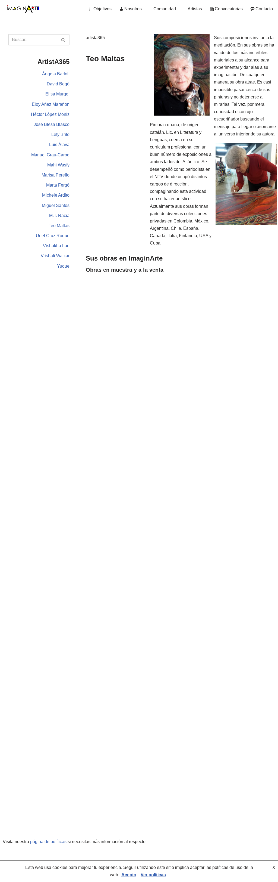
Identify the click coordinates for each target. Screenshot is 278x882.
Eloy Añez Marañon (51, 104)
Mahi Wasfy (58, 165)
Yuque (63, 266)
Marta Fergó (58, 185)
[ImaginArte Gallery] (23, 9)
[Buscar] (63, 39)
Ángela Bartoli (56, 74)
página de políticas (48, 841)
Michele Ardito (56, 195)
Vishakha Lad (56, 245)
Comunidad (164, 9)
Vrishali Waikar (55, 255)
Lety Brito (60, 134)
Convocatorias (229, 9)
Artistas (195, 9)
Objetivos (102, 9)
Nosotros (133, 9)
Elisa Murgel (57, 94)
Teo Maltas (59, 225)
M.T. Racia (59, 215)
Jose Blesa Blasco (52, 124)
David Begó (58, 84)
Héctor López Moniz (50, 114)
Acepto (128, 874)
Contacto (264, 9)
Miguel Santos (56, 205)
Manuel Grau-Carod (50, 155)
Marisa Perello (56, 175)
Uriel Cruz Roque (53, 235)
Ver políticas (153, 874)
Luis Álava (59, 144)
